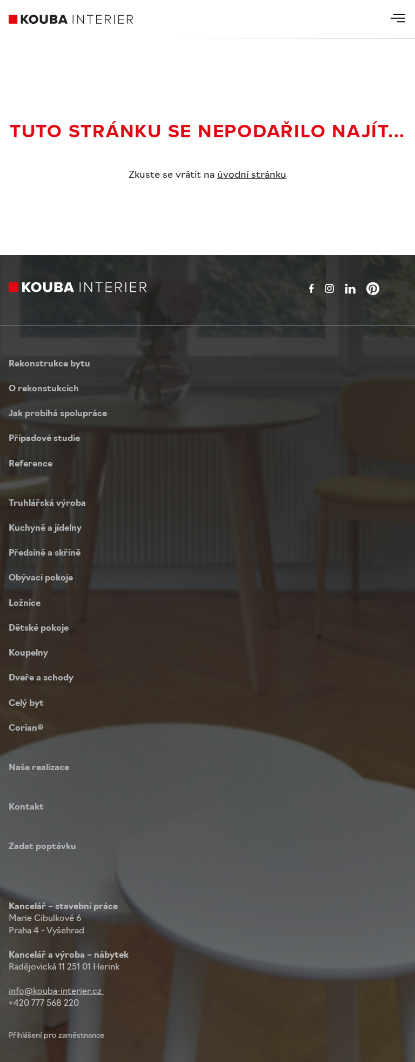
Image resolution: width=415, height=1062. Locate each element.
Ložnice (25, 603)
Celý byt (26, 703)
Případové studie (44, 439)
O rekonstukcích (44, 389)
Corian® (26, 728)
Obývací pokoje (41, 578)
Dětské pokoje (39, 628)
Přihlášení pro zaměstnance (56, 1036)
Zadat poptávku (42, 847)
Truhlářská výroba (47, 503)
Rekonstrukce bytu (49, 364)
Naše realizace (39, 768)
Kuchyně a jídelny (45, 528)
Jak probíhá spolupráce (58, 414)
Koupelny (28, 653)
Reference (30, 464)
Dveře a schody (41, 678)
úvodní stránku (251, 176)
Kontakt (26, 807)
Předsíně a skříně (45, 553)
